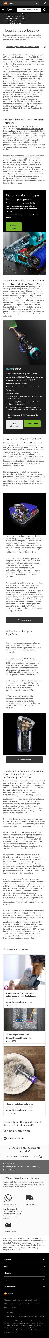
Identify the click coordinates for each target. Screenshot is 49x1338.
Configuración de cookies (23, 1304)
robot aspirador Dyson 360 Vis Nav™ (20, 443)
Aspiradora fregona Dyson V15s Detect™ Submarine (22, 47)
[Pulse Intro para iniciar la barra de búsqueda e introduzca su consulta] (29, 10)
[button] (8, 1293)
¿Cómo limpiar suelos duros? (18, 1034)
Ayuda (6, 1266)
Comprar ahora (24, 620)
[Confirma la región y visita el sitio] (45, 3)
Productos (7, 1260)
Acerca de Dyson (10, 1287)
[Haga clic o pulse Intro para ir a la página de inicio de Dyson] (9, 10)
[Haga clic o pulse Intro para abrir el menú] (3, 9)
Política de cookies (9, 1304)
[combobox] (21, 3)
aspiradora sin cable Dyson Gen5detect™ (22, 284)
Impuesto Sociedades (10, 1307)
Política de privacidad (10, 1300)
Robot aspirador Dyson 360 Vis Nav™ (22, 439)
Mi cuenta (7, 1273)
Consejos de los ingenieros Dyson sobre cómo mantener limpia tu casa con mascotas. (21, 996)
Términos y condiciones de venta (27, 1300)
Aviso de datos (36, 1304)
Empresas (7, 1280)
